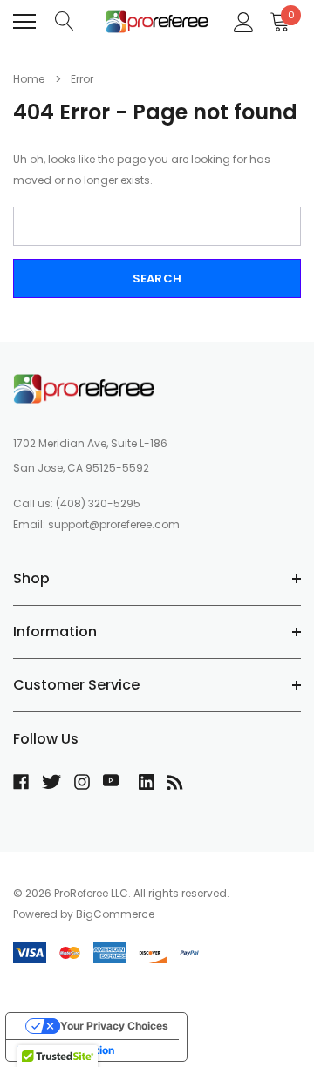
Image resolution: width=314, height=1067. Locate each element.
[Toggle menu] (24, 22)
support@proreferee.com (114, 524)
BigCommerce (115, 914)
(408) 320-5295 (98, 503)
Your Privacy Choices (114, 1025)
